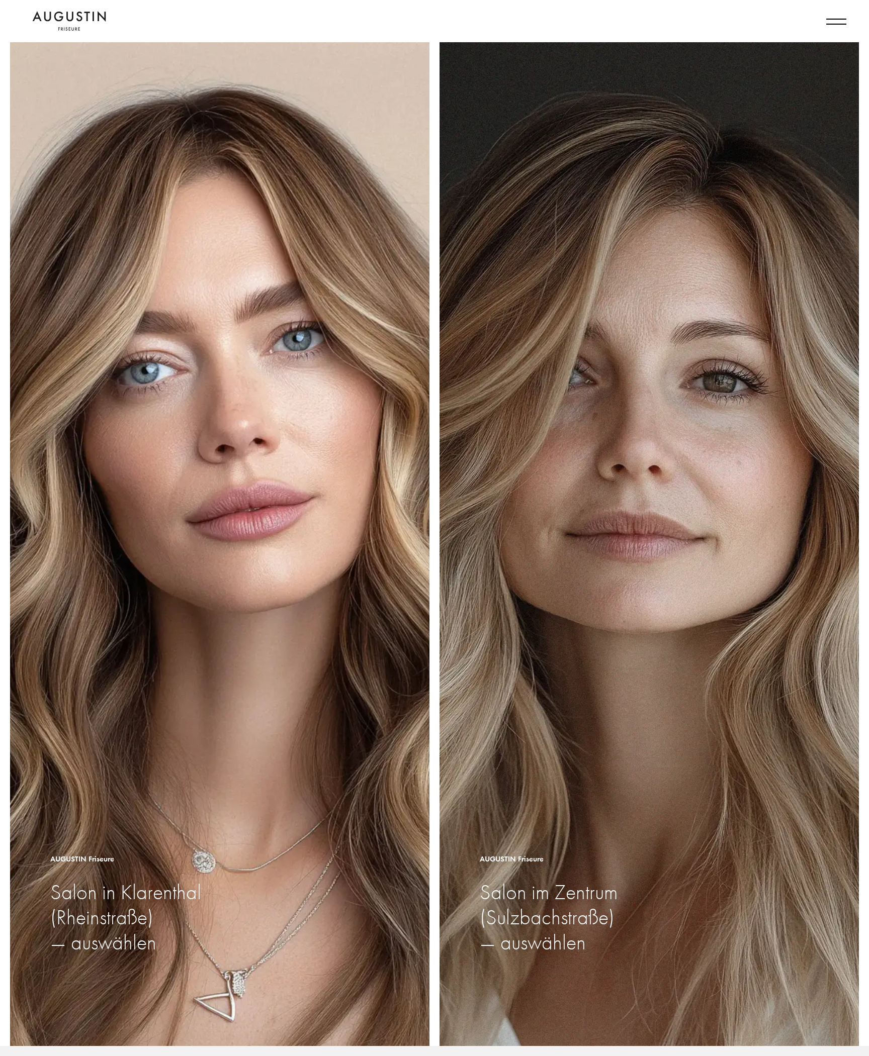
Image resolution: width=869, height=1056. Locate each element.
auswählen (113, 943)
